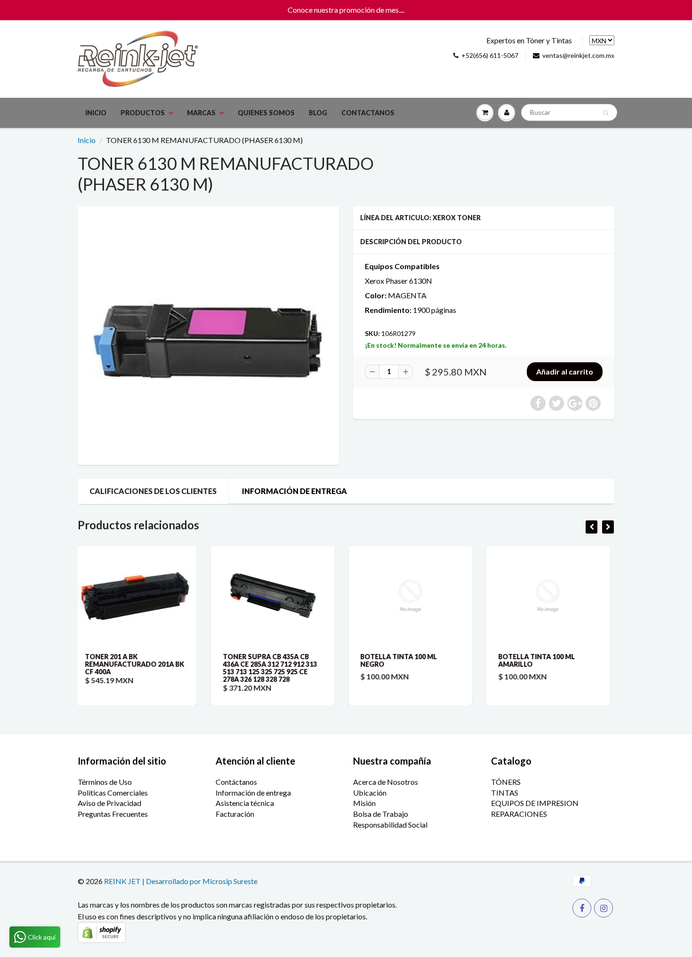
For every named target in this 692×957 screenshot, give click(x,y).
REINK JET (122, 881)
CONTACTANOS (367, 113)
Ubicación (369, 792)
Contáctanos (236, 781)
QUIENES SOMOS (266, 113)
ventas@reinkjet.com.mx (578, 55)
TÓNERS (506, 781)
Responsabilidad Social (390, 824)
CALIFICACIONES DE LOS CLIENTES (153, 490)
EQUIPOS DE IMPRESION (535, 802)
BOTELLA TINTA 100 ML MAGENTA (545, 660)
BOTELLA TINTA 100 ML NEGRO (269, 660)
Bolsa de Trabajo (380, 813)
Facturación (235, 813)
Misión (364, 802)
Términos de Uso (105, 781)
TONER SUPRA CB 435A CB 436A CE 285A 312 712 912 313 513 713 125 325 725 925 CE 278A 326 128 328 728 (140, 668)
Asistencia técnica (245, 802)
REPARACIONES (519, 813)
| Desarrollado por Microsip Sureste (199, 881)
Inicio (87, 140)
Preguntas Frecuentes (113, 813)
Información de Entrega (294, 490)
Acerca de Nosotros (385, 781)
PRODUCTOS (143, 113)
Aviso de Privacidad (109, 802)
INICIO (95, 113)
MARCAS (201, 113)
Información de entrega (253, 792)
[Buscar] (606, 112)
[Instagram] (603, 908)
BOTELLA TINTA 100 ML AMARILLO (407, 660)
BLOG (318, 113)
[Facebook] (581, 908)
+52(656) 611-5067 (489, 55)
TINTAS (504, 792)
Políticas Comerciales (113, 792)
